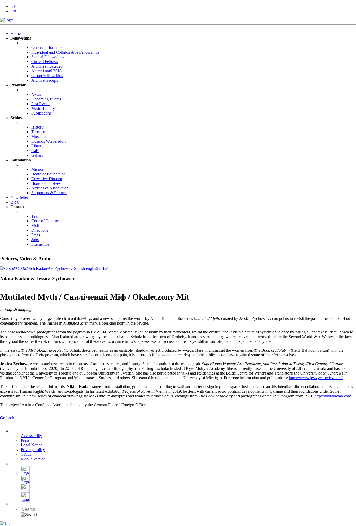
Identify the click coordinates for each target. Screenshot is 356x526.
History (37, 127)
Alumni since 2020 (47, 66)
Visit (35, 225)
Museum (38, 136)
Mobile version (33, 459)
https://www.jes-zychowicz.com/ (316, 378)
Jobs (35, 239)
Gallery (37, 155)
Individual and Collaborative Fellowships (65, 52)
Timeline (38, 132)
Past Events (40, 104)
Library (37, 146)
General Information (48, 47)
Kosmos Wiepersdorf (48, 141)
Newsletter (19, 197)
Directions (39, 230)
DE (13, 6)
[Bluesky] (25, 491)
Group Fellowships (47, 75)
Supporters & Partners (49, 193)
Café (35, 150)
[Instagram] (25, 482)
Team (35, 216)
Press (35, 235)
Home (15, 33)
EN (13, 11)
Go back (7, 418)
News (36, 94)
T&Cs (26, 454)
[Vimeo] (25, 500)
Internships (40, 244)
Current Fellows (44, 61)
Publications (41, 113)
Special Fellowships (47, 57)
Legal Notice (31, 445)
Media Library (43, 108)
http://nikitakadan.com (333, 396)
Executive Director (46, 178)
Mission (37, 169)
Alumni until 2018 (46, 71)
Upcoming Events (46, 99)
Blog (14, 202)
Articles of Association (50, 188)
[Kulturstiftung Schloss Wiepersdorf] (6, 20)
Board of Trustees (45, 183)
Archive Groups (44, 80)
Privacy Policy (33, 449)
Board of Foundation (48, 174)
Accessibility (31, 435)
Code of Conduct (45, 221)
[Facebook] (25, 473)
